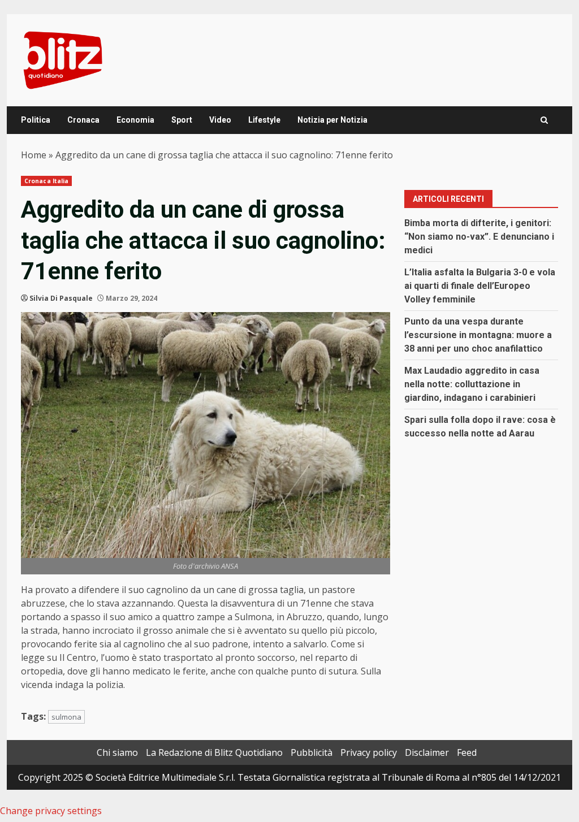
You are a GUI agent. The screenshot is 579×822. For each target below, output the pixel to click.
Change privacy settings (51, 810)
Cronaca (83, 119)
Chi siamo (117, 752)
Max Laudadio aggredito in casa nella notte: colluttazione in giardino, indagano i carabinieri (471, 384)
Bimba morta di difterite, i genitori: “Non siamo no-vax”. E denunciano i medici (479, 237)
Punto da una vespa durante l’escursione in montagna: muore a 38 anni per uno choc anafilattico (478, 335)
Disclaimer (427, 752)
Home (33, 155)
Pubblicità (311, 752)
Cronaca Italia (46, 181)
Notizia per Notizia (332, 119)
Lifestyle (264, 119)
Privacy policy (368, 752)
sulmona (66, 717)
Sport (181, 119)
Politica (35, 119)
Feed (467, 752)
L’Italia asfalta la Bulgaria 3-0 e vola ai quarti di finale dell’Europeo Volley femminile (479, 286)
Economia (135, 119)
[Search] (544, 120)
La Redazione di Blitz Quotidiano (214, 752)
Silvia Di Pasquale (61, 298)
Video (220, 119)
